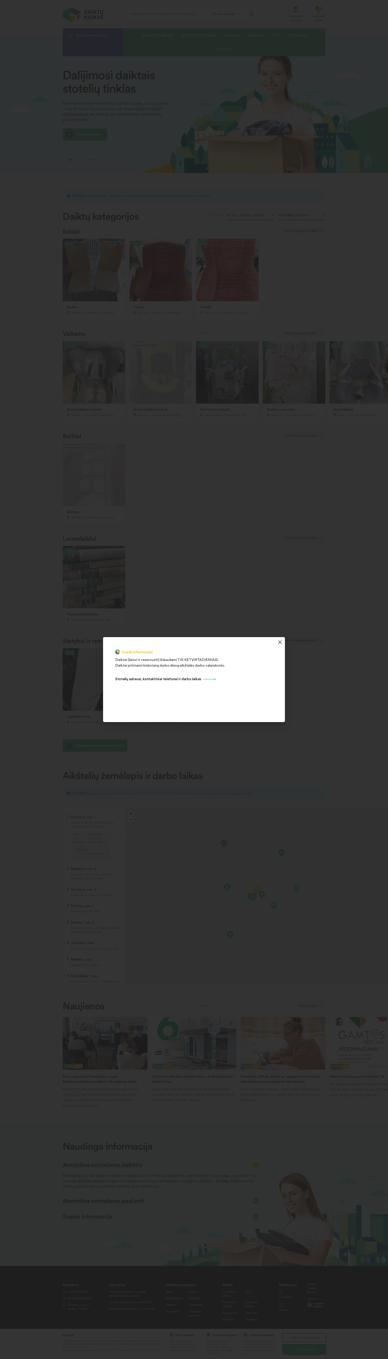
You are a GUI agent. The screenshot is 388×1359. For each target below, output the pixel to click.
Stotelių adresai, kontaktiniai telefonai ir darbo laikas (158, 678)
